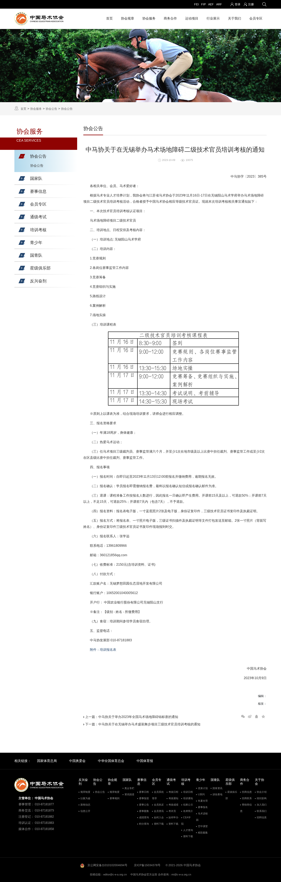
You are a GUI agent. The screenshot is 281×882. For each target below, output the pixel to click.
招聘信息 (262, 817)
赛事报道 (144, 798)
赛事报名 (203, 807)
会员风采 (159, 804)
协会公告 (51, 108)
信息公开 (85, 811)
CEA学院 (186, 820)
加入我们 (262, 804)
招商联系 (247, 798)
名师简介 (188, 811)
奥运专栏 (129, 788)
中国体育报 (145, 761)
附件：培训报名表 (103, 649)
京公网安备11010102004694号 (107, 865)
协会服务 (149, 18)
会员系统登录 (158, 795)
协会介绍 (262, 792)
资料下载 (159, 823)
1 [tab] (140, 99)
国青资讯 (217, 788)
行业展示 (213, 18)
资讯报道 (129, 794)
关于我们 (234, 18)
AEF (211, 4)
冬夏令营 (203, 800)
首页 (109, 18)
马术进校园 (202, 816)
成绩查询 (144, 817)
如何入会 (159, 817)
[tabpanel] (140, 65)
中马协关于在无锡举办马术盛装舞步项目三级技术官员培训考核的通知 (149, 724)
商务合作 (170, 18)
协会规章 (127, 18)
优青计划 (203, 788)
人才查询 (188, 830)
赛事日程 (144, 792)
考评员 (172, 811)
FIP (203, 4)
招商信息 (247, 792)
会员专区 (255, 18)
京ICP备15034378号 (147, 865)
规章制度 (85, 792)
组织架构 (262, 798)
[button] (22, 156)
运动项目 (191, 18)
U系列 (201, 794)
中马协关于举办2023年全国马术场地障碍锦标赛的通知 (138, 717)
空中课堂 (203, 826)
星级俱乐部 (231, 795)
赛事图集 (144, 811)
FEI (196, 4)
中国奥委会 (77, 761)
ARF (219, 4)
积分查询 (144, 823)
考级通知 (173, 798)
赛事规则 (115, 798)
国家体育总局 (47, 761)
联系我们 (262, 811)
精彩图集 (203, 832)
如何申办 (173, 817)
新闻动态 (85, 804)
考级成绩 (173, 804)
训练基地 (217, 794)
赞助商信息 (246, 808)
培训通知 (188, 798)
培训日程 (188, 792)
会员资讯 (159, 811)
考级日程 (173, 792)
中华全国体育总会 (111, 761)
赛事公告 (144, 804)
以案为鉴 (85, 798)
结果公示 (188, 804)
